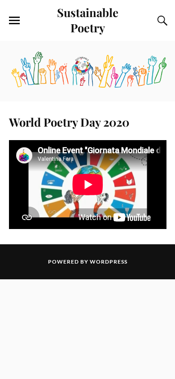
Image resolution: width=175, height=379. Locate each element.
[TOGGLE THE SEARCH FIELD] (161, 21)
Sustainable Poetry (87, 19)
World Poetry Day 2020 (69, 121)
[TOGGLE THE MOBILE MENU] (14, 21)
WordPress (108, 261)
